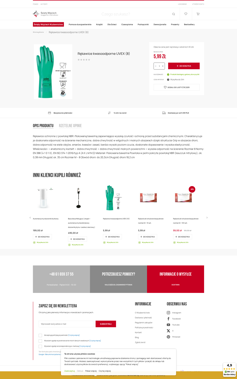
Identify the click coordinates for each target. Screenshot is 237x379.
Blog (137, 337)
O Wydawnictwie (142, 312)
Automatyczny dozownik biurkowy (45, 219)
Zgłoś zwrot (140, 342)
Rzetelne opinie (70, 126)
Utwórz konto (198, 4)
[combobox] (116, 13)
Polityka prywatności (144, 327)
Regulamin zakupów (143, 322)
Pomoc (35, 4)
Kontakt (138, 332)
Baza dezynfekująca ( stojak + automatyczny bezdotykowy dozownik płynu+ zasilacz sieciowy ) (81, 223)
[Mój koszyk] (198, 14)
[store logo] (45, 14)
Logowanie (182, 4)
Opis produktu (43, 126)
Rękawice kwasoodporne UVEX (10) (116, 219)
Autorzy (44, 4)
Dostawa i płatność (143, 317)
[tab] (46, 128)
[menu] (118, 24)
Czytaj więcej (105, 371)
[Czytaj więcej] (74, 335)
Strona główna (38, 32)
